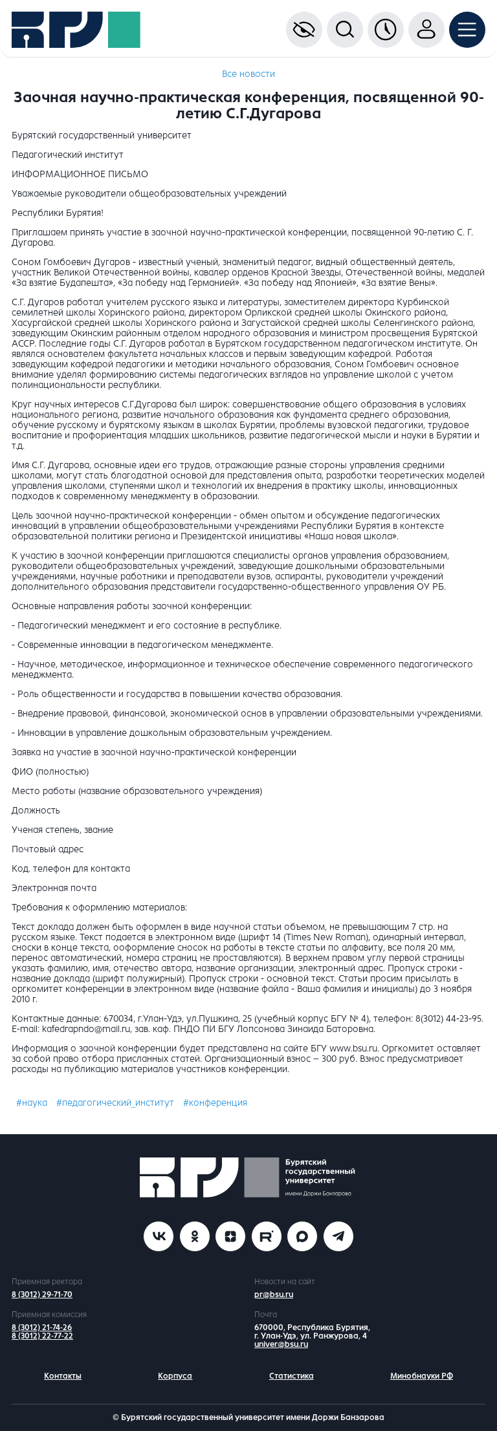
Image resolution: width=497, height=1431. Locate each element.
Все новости (248, 74)
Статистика (291, 1376)
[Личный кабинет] (426, 30)
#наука (31, 1103)
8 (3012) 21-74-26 (42, 1327)
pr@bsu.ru (273, 1294)
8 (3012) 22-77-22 (42, 1336)
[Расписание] (386, 30)
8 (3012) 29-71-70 (42, 1294)
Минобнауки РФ (421, 1376)
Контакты (63, 1376)
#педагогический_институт (115, 1103)
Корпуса (175, 1376)
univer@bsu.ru (281, 1344)
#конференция (215, 1103)
